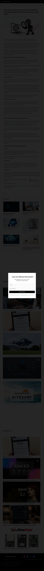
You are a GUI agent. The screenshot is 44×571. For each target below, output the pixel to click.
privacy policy (24, 294)
